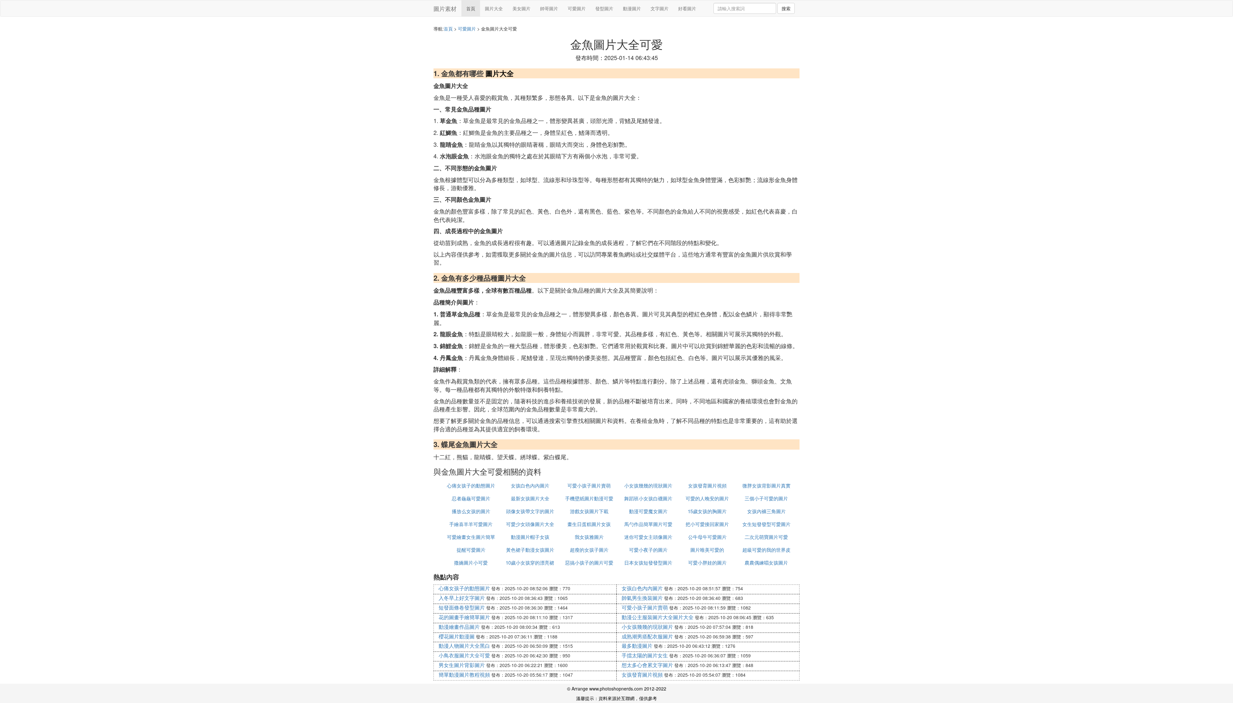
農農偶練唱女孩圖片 (766, 562)
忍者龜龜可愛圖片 (471, 498)
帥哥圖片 (549, 8)
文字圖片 (660, 8)
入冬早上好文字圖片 (462, 598)
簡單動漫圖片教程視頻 (464, 674)
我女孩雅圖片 (589, 536)
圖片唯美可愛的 (707, 549)
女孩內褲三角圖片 (766, 511)
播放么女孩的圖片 (471, 511)
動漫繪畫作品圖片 (459, 626)
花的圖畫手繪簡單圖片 (464, 617)
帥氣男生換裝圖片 (642, 598)
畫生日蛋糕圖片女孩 (589, 524)
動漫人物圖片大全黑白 (464, 645)
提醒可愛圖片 (471, 549)
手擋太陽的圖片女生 (645, 655)
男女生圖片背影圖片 (462, 665)
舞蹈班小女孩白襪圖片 (648, 498)
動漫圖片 (632, 8)
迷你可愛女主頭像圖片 (648, 536)
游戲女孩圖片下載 (589, 511)
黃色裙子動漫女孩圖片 (530, 549)
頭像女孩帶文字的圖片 (530, 511)
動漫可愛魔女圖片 (648, 511)
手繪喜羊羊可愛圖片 (471, 524)
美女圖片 (521, 8)
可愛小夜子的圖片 (648, 549)
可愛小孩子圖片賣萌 (589, 485)
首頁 (470, 8)
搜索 (786, 8)
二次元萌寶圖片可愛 (766, 536)
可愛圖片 (577, 8)
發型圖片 (604, 8)
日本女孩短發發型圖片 (648, 562)
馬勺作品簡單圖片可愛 (648, 524)
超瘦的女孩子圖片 (589, 549)
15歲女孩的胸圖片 (707, 511)
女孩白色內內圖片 (530, 485)
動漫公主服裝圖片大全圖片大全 (658, 617)
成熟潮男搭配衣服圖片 (647, 636)
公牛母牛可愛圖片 (707, 536)
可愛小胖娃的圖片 (707, 562)
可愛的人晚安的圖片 (707, 498)
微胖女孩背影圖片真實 (766, 485)
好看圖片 (687, 8)
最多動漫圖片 (637, 645)
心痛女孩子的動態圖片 (471, 485)
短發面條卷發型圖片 (462, 607)
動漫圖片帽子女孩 (530, 536)
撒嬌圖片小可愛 (471, 562)
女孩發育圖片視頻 (707, 485)
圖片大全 (494, 8)
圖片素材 (445, 8)
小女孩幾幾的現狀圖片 (648, 485)
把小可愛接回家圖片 (707, 524)
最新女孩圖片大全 (530, 498)
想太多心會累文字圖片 (647, 665)
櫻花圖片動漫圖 (457, 636)
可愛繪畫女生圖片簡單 (471, 536)
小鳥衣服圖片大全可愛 (464, 655)
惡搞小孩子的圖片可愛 (589, 562)
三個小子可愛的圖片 (766, 498)
